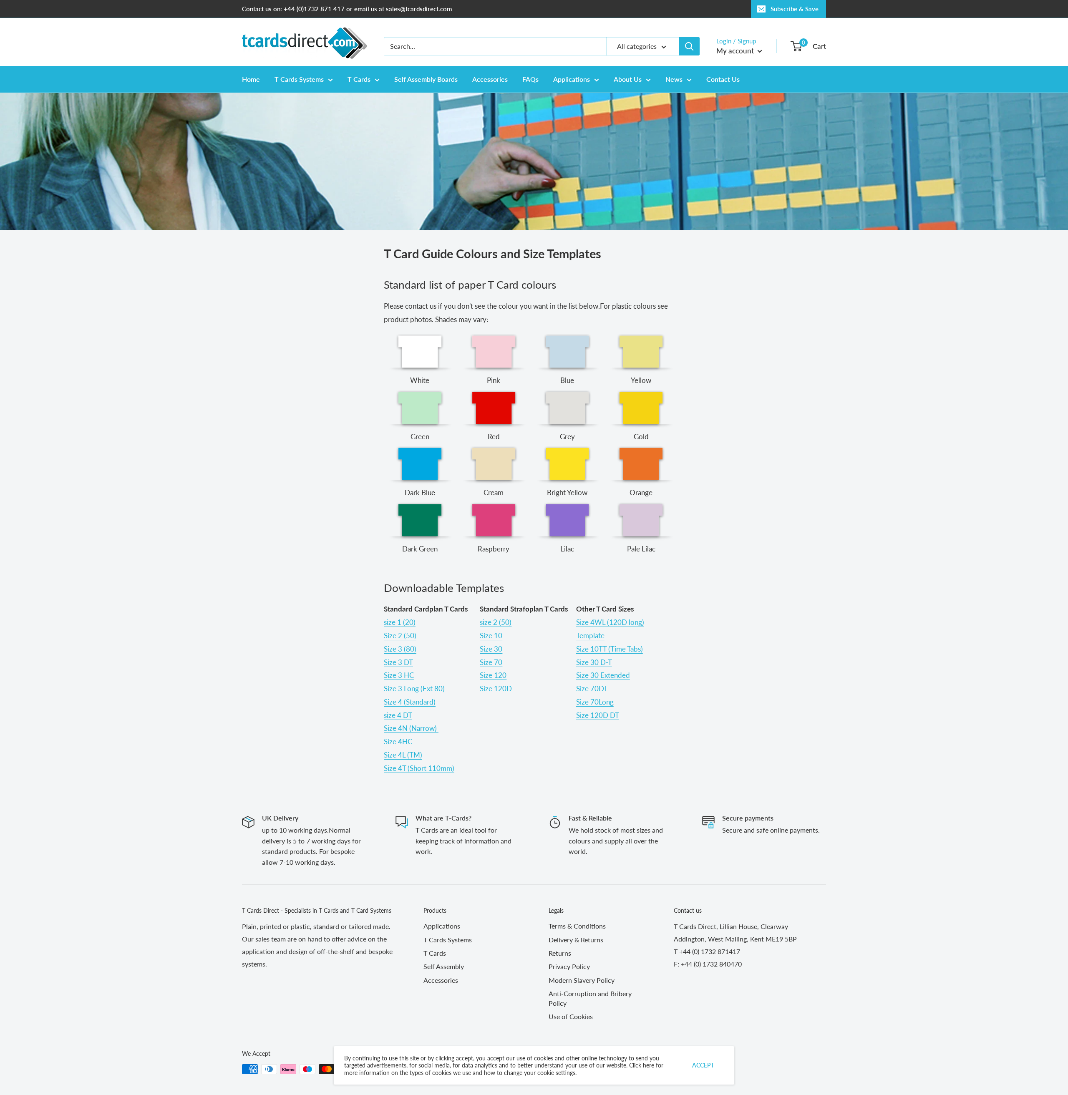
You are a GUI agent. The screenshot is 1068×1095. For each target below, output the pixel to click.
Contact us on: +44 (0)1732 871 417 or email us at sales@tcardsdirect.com (347, 9)
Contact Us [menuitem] (723, 79)
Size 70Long (595, 701)
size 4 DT (398, 715)
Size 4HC (398, 741)
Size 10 (491, 635)
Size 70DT (592, 688)
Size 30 (491, 648)
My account (736, 50)
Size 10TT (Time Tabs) (609, 648)
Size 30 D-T (594, 662)
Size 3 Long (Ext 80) (414, 688)
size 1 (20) (400, 622)
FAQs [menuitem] (530, 79)
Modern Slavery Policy (582, 980)
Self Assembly (443, 966)
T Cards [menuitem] (359, 79)
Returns (560, 953)
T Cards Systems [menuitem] (299, 79)
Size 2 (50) (400, 635)
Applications (441, 926)
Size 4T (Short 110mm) (419, 768)
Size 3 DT (398, 662)
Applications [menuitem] (571, 79)
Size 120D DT (597, 715)
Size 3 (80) (400, 648)
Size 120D (496, 688)
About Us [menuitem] (628, 79)
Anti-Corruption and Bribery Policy (590, 998)
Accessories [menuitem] (490, 79)
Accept (703, 1065)
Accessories (440, 980)
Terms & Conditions (577, 926)
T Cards (434, 953)
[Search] (689, 46)
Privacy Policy (569, 966)
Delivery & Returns (576, 940)
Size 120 (493, 675)
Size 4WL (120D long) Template (610, 629)
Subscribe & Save (795, 9)
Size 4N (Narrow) (411, 728)
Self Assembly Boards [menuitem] (426, 79)
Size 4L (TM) (403, 754)
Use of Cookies (571, 1016)
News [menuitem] (674, 79)
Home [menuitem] (251, 79)
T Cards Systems (447, 940)
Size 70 (491, 662)
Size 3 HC (399, 675)
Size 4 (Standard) (410, 701)
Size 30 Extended (603, 675)
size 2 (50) (495, 622)
